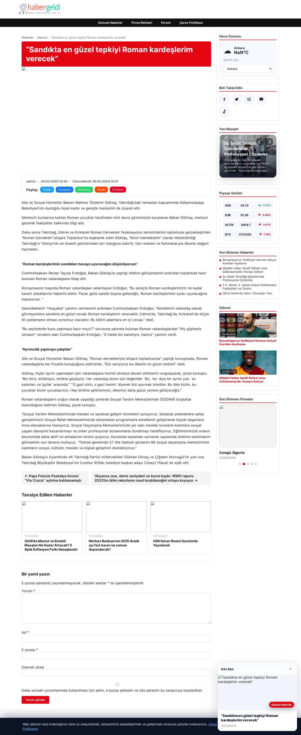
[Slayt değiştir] (240, 464)
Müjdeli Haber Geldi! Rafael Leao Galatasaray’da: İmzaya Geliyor (245, 269)
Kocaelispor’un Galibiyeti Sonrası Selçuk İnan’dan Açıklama (249, 261)
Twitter (47, 189)
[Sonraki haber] (269, 142)
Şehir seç (231, 60)
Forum (166, 22)
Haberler (27, 37)
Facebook (64, 189)
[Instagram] (249, 99)
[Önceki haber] (260, 142)
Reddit (101, 189)
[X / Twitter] (237, 99)
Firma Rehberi (141, 22)
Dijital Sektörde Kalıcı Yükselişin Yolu (247, 293)
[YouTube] (261, 99)
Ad (25, 632)
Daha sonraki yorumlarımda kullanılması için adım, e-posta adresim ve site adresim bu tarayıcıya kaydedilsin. (112, 690)
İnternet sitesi (33, 667)
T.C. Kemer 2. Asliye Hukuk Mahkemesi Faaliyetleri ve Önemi (249, 286)
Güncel (42, 37)
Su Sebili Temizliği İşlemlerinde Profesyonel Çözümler (243, 278)
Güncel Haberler (110, 22)
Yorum (28, 591)
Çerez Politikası (191, 22)
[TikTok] (224, 112)
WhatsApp (84, 189)
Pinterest (117, 189)
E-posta (30, 650)
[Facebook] (224, 99)
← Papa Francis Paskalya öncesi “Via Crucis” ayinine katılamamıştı (53, 478)
